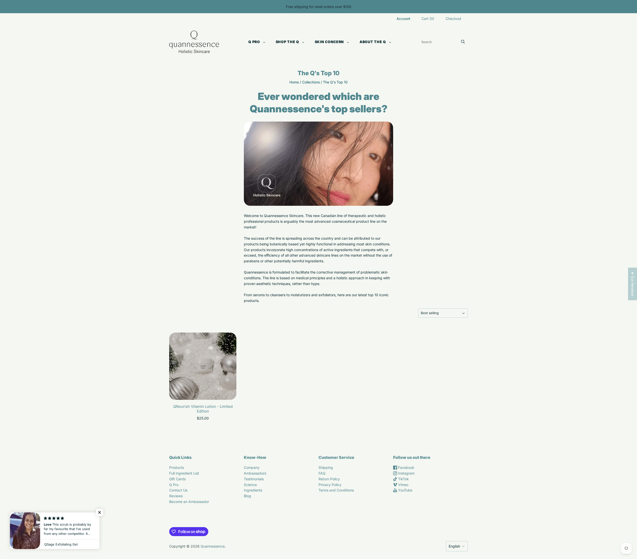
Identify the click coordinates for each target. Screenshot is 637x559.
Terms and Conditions (336, 490)
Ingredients (253, 490)
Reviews (176, 496)
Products (176, 467)
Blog (247, 496)
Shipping (325, 467)
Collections (311, 82)
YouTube (404, 490)
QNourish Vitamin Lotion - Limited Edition (203, 409)
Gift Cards (177, 479)
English (454, 546)
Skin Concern (329, 42)
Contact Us (178, 490)
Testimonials (254, 479)
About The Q (373, 42)
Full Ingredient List (184, 473)
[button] (99, 512)
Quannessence (213, 546)
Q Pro (254, 42)
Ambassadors (255, 473)
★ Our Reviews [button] (633, 284)
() (428, 18)
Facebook (405, 467)
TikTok (403, 479)
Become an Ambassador (189, 501)
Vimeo (402, 485)
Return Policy (329, 479)
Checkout (453, 18)
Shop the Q (287, 42)
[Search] (463, 42)
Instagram (406, 473)
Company (252, 467)
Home (294, 82)
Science (250, 485)
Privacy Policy (329, 485)
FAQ (321, 473)
